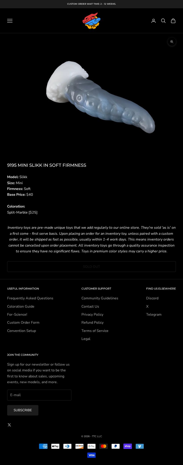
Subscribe (23, 410)
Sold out (91, 266)
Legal (85, 338)
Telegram (154, 314)
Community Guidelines (99, 298)
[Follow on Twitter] (9, 425)
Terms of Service (94, 330)
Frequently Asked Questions (30, 298)
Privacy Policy (92, 314)
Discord (152, 298)
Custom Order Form (23, 322)
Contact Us (90, 306)
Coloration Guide (20, 306)
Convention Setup (21, 330)
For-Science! (17, 314)
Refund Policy (92, 322)
